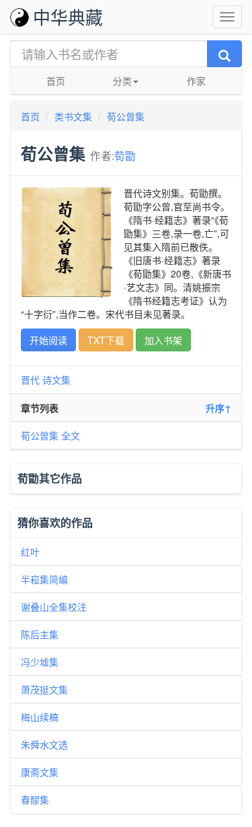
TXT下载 (105, 340)
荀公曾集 (125, 116)
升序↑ (218, 408)
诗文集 (56, 379)
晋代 (30, 379)
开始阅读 (48, 340)
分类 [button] (122, 80)
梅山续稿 (39, 717)
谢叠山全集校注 (54, 606)
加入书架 (163, 340)
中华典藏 (68, 16)
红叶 (30, 551)
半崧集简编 (44, 579)
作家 (196, 80)
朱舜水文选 (44, 744)
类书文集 (73, 116)
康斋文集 (39, 772)
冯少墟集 (39, 661)
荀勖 (125, 155)
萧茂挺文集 (44, 689)
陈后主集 (39, 634)
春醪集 (35, 799)
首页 (55, 80)
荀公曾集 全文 (50, 435)
